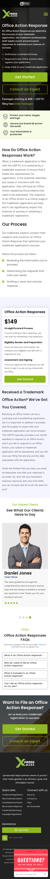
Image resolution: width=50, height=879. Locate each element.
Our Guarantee (33, 806)
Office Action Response (12, 806)
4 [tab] (30, 617)
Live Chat (23, 830)
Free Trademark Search (12, 798)
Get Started (25, 77)
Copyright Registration (12, 814)
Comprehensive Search (12, 802)
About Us (31, 795)
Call (39, 645)
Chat (13, 647)
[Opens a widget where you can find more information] (31, 863)
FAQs (29, 802)
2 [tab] (23, 617)
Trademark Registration (12, 795)
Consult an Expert (25, 89)
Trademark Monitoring (12, 810)
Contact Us (32, 798)
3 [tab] (27, 617)
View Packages (24, 103)
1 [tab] (20, 617)
